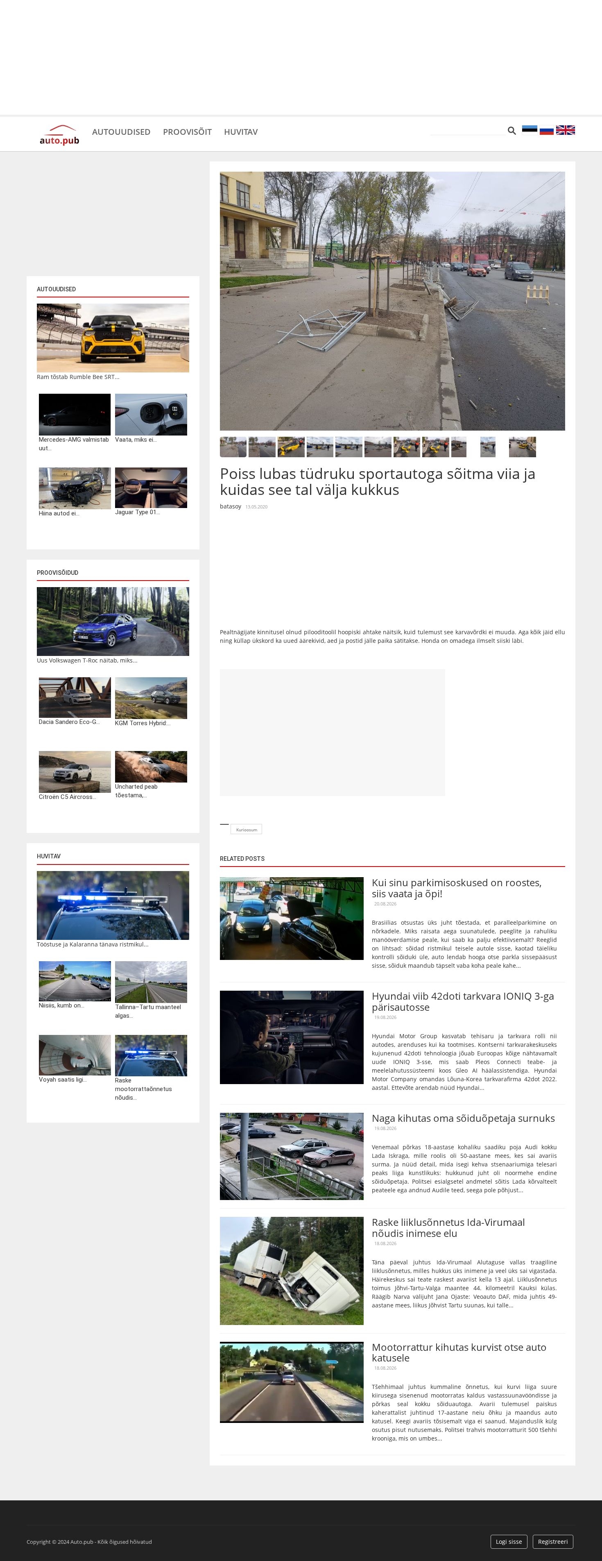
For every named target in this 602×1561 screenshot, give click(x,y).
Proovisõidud (57, 572)
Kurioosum (246, 830)
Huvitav (241, 131)
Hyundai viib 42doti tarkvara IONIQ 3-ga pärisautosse (463, 1001)
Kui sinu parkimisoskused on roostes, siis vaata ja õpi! (457, 888)
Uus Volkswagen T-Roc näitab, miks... (87, 660)
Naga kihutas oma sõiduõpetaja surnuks (463, 1118)
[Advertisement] (301, 57)
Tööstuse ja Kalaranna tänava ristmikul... (93, 944)
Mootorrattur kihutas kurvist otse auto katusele (459, 1352)
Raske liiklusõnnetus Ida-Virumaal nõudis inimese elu (448, 1227)
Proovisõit (187, 131)
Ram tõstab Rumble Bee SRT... (78, 377)
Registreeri (553, 1541)
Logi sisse (509, 1541)
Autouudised (121, 131)
